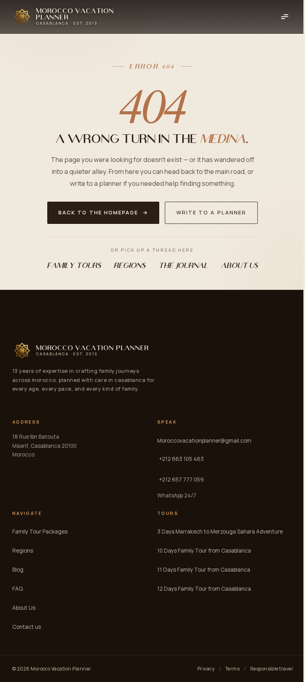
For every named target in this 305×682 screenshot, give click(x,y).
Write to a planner (211, 212)
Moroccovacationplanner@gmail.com (204, 440)
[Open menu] (284, 16)
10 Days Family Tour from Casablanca (204, 550)
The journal (183, 265)
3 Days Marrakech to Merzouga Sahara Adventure (220, 531)
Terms (232, 668)
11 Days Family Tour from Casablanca (203, 569)
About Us (23, 607)
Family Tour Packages (40, 531)
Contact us (26, 626)
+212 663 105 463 (181, 458)
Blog (17, 569)
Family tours (74, 265)
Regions (130, 265)
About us (239, 265)
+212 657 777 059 (181, 479)
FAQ (17, 588)
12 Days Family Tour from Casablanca (204, 588)
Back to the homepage (103, 212)
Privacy (205, 668)
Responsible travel (271, 668)
